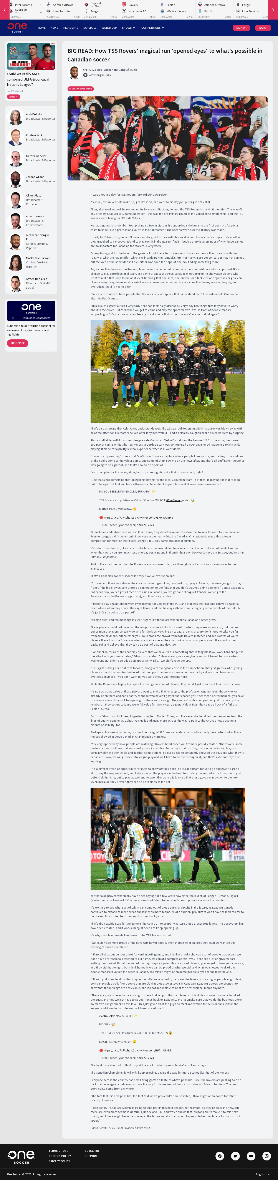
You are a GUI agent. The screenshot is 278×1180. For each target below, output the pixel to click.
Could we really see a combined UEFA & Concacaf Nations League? (28, 79)
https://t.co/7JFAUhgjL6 (119, 517)
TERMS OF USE (58, 1151)
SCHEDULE (89, 28)
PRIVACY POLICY (59, 1161)
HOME (42, 28)
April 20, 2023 (145, 525)
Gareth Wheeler (36, 156)
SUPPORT (91, 1156)
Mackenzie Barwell (38, 258)
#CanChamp (174, 500)
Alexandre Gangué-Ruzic (38, 237)
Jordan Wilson (35, 177)
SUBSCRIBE (17, 343)
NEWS (54, 28)
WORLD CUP (109, 28)
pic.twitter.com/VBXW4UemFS (154, 517)
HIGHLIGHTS (70, 28)
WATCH (263, 28)
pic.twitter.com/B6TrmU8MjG (153, 1050)
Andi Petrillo (34, 114)
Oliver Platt (33, 195)
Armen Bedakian (36, 279)
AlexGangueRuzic (100, 75)
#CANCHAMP (107, 1016)
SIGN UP (241, 28)
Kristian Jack (34, 135)
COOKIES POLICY (60, 1156)
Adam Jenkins (35, 216)
